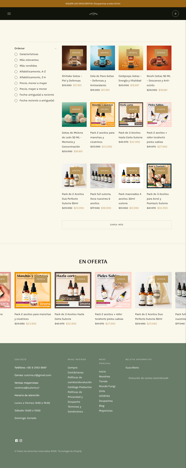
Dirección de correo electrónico (146, 373)
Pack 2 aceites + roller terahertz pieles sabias (157, 137)
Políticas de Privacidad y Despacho (75, 396)
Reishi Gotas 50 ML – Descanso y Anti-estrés (159, 80)
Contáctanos (76, 372)
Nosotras (104, 376)
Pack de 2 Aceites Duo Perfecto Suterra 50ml (73, 198)
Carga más (117, 224)
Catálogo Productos (80, 387)
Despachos (106, 400)
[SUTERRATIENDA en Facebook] (16, 441)
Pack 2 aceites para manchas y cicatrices (102, 137)
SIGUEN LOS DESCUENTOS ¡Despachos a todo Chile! (92, 3)
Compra (72, 367)
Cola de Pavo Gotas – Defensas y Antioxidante (102, 80)
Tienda (103, 381)
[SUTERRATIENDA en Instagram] (20, 441)
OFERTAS (104, 396)
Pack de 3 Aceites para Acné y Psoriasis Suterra (158, 198)
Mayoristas (106, 410)
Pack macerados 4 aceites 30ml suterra (130, 198)
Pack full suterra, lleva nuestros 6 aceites (100, 198)
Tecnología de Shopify (70, 451)
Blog (101, 405)
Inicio (102, 371)
